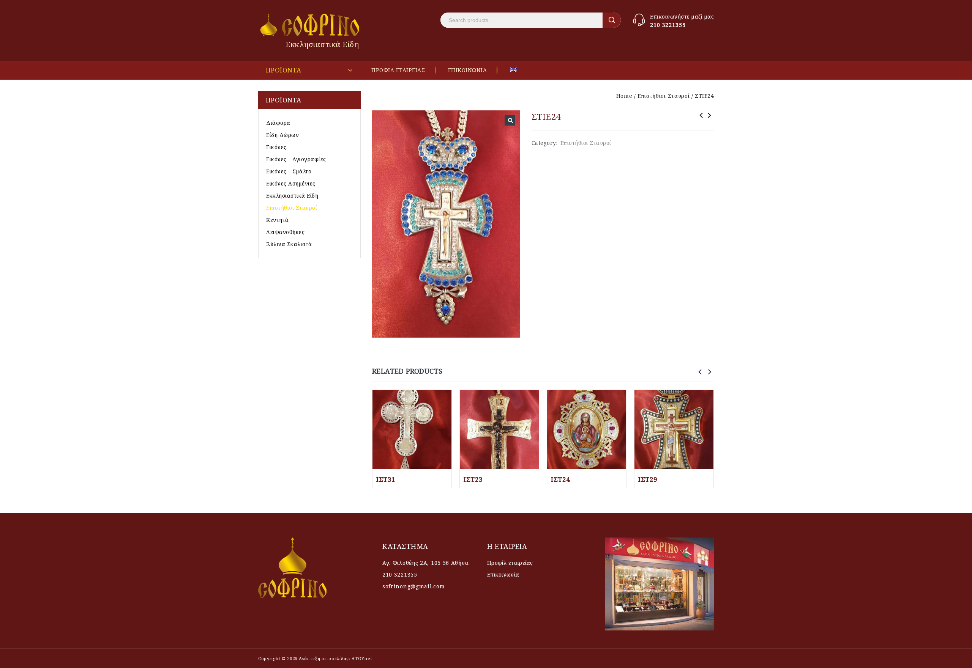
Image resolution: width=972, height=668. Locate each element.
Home (624, 95)
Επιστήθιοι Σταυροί (663, 95)
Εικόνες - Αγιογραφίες (296, 159)
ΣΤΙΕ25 (701, 120)
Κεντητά (277, 219)
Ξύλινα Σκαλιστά (289, 244)
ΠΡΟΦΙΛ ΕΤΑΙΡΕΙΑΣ (398, 70)
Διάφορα (278, 122)
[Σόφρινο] (310, 25)
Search (612, 20)
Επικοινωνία (503, 574)
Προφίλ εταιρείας (510, 562)
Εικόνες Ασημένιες (291, 183)
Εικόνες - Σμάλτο (288, 171)
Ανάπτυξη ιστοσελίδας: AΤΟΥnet (334, 658)
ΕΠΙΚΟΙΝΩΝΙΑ (467, 70)
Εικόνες (276, 147)
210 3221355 (668, 24)
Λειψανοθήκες (285, 232)
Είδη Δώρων (282, 134)
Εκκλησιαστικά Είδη (292, 195)
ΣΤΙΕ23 (709, 120)
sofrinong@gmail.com (413, 586)
